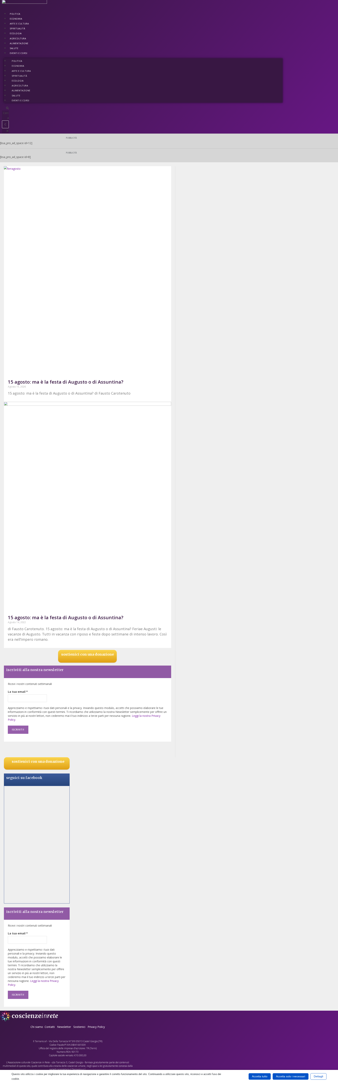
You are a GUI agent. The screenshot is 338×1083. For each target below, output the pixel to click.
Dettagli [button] (318, 1076)
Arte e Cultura (19, 23)
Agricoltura (18, 38)
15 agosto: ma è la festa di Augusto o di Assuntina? (65, 382)
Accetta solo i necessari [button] (290, 1076)
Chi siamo (37, 1027)
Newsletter (64, 1027)
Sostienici (79, 1027)
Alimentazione (19, 43)
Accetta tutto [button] (259, 1076)
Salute (14, 48)
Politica (15, 13)
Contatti (50, 1027)
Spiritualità (17, 28)
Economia (16, 18)
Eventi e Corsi (18, 53)
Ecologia (16, 33)
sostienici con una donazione (87, 654)
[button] (5, 108)
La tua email (18, 692)
